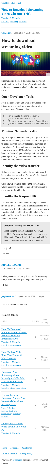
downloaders (15, 345)
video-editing (20, 388)
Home (4, 448)
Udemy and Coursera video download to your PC (13, 426)
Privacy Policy (26, 453)
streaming (14, 21)
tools (3, 388)
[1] (25, 64)
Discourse (17, 460)
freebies (4, 411)
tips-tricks (5, 21)
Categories (14, 448)
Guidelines (27, 448)
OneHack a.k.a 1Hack (11, 3)
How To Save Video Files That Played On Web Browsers (12, 355)
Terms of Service (9, 453)
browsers (22, 21)
